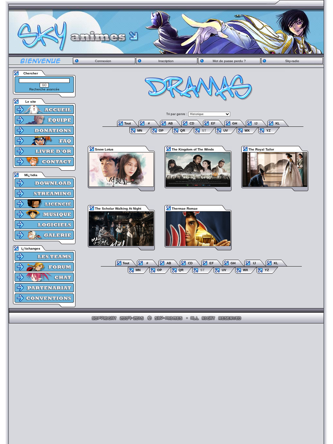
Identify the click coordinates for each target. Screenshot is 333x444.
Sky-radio (292, 61)
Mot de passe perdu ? (229, 61)
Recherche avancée (44, 89)
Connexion (103, 61)
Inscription (166, 61)
